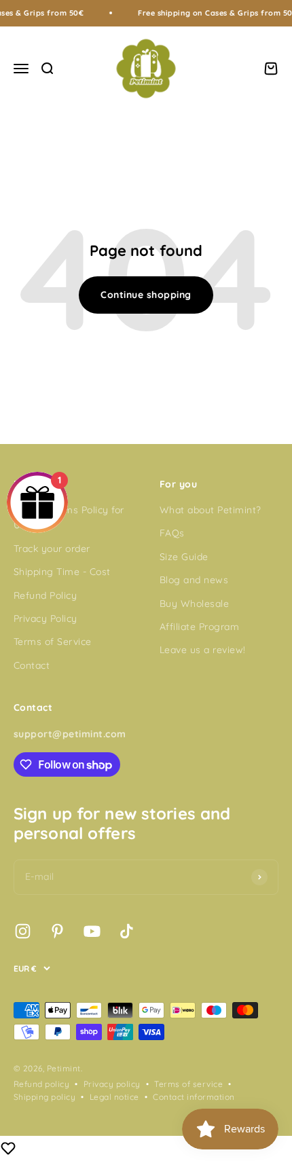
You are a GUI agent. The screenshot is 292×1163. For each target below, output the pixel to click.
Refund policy (41, 1084)
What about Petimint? (210, 510)
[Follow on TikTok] (126, 931)
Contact (32, 665)
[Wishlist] (8, 1150)
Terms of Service (53, 641)
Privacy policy (112, 1084)
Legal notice (114, 1097)
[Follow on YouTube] (92, 931)
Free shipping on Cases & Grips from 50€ (212, 13)
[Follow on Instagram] (23, 931)
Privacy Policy (45, 618)
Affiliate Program (199, 627)
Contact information (193, 1097)
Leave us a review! (203, 650)
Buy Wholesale (194, 603)
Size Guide (184, 557)
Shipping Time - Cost (62, 572)
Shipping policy (44, 1097)
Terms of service (188, 1084)
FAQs (172, 533)
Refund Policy (45, 595)
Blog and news (194, 580)
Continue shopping (146, 295)
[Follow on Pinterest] (57, 931)
